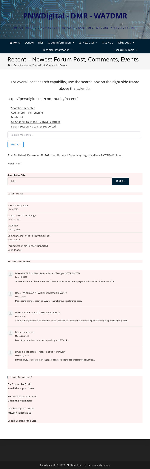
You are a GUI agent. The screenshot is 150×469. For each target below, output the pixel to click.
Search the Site (17, 175)
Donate (29, 42)
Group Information (59, 42)
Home (16, 42)
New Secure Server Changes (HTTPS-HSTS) (57, 273)
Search (15, 144)
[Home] (9, 65)
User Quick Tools (124, 50)
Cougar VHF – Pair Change (27, 112)
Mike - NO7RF (22, 273)
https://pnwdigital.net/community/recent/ (43, 98)
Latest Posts (15, 193)
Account (29, 332)
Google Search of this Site (22, 420)
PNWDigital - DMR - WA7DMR (75, 16)
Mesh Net (17, 117)
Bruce (18, 332)
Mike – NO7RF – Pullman (107, 155)
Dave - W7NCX (23, 292)
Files (41, 42)
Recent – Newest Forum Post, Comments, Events (40, 65)
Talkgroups (124, 42)
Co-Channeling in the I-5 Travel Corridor (35, 121)
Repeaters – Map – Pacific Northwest (45, 351)
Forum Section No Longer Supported (33, 126)
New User (88, 42)
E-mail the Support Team (21, 388)
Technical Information (56, 50)
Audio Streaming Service (47, 312)
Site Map (107, 42)
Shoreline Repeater (23, 108)
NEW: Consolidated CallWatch (51, 292)
